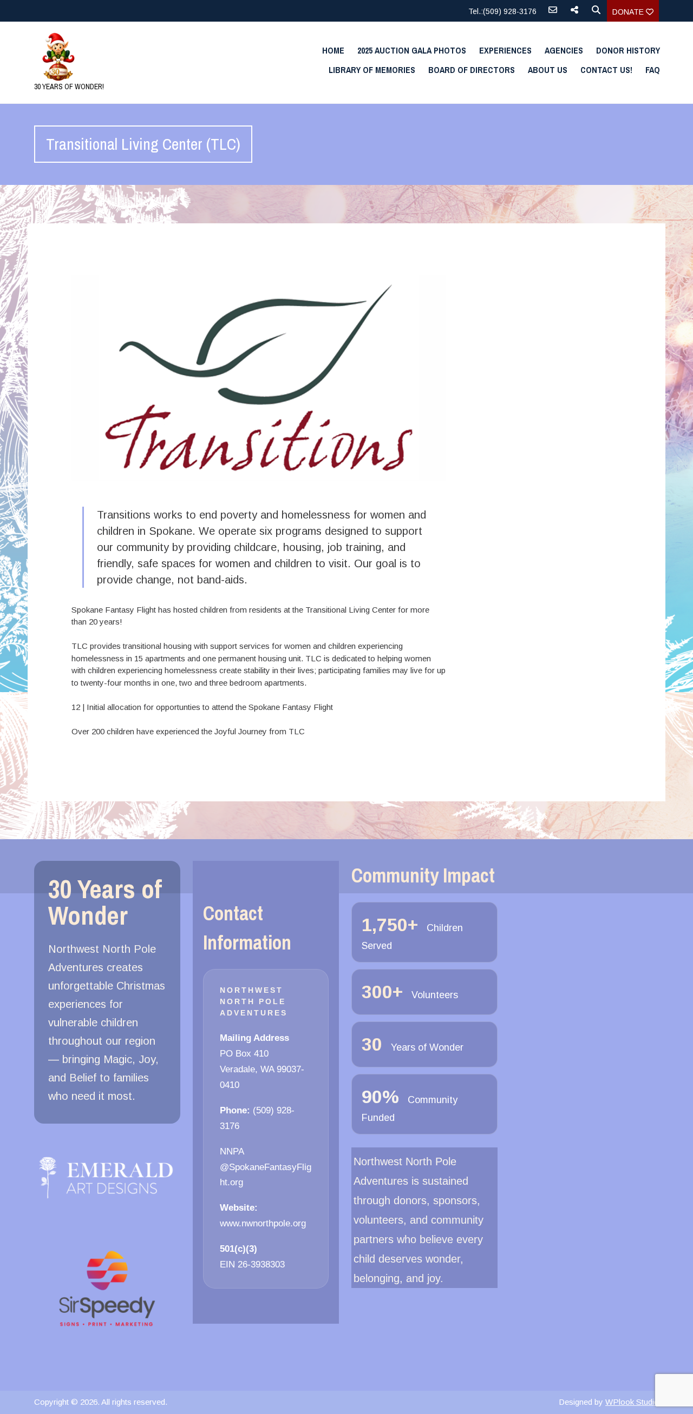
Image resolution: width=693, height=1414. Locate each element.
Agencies (564, 50)
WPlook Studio (632, 1401)
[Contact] (553, 13)
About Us (547, 70)
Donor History (628, 50)
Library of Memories (372, 70)
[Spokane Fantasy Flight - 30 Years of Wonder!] (127, 56)
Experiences (505, 50)
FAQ (652, 70)
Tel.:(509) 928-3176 (502, 11)
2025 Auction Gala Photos (411, 50)
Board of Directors (471, 70)
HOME (333, 50)
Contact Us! (606, 70)
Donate (629, 12)
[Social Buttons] (574, 13)
